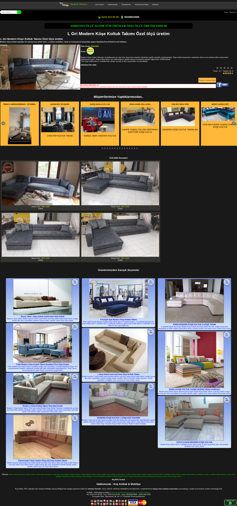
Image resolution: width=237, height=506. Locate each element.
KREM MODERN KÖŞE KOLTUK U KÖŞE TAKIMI (194, 324)
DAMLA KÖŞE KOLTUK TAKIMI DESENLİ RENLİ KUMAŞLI (194, 389)
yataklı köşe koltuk (188, 474)
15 (134, 148)
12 (127, 148)
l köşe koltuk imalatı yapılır (90, 474)
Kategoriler (126, 4)
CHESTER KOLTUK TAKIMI (60, 136)
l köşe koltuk (74, 474)
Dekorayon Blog (141, 4)
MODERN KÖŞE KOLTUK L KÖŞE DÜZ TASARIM (118, 418)
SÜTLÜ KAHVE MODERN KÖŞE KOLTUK (194, 442)
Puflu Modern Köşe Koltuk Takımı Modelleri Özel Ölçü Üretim (42, 364)
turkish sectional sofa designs (80, 476)
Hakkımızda (113, 4)
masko (206, 474)
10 (122, 148)
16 (137, 148)
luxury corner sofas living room (169, 476)
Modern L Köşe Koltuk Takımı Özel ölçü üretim (43, 406)
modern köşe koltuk (133, 474)
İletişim (155, 4)
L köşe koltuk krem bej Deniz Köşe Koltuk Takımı (118, 374)
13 (129, 148)
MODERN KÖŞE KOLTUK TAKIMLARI (180, 130)
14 (132, 148)
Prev (3, 123)
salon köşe (120, 474)
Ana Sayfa (99, 4)
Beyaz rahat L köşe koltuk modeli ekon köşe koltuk (42, 316)
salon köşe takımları (44, 474)
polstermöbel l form (120, 476)
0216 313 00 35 (110, 17)
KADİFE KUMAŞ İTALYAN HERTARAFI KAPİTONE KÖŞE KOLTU (140, 131)
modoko (199, 474)
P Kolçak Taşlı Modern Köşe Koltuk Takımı (118, 319)
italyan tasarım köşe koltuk (152, 474)
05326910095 (131, 17)
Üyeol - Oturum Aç (230, 12)
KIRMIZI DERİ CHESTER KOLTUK (100, 136)
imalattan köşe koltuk (172, 474)
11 (124, 148)
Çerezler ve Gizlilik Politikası (139, 492)
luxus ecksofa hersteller (102, 476)
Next (234, 123)
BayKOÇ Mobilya (78, 4)
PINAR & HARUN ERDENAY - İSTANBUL (19, 104)
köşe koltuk (30, 474)
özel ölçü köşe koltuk (61, 474)
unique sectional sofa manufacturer (142, 476)
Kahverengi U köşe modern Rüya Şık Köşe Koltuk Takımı (42, 461)
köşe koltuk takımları (17, 474)
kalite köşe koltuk (108, 474)
